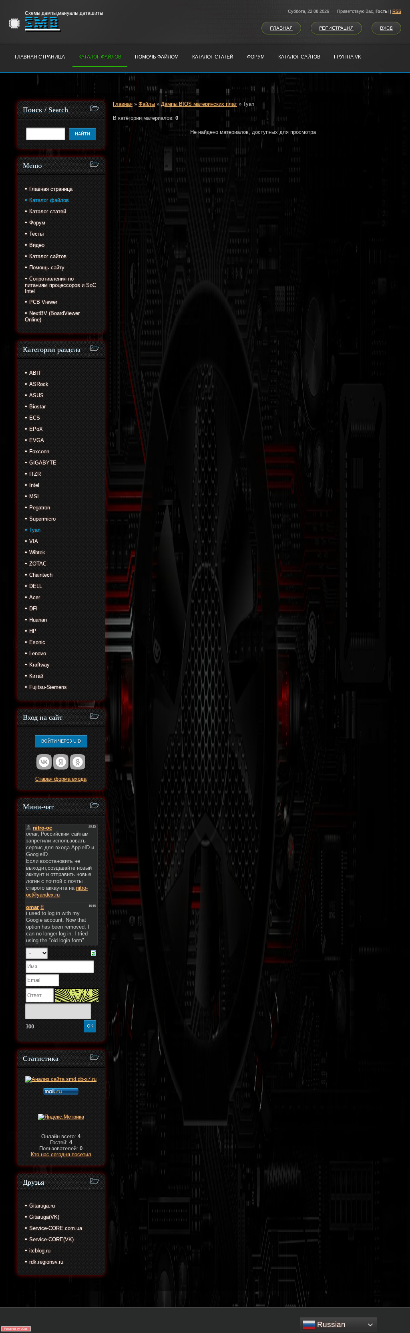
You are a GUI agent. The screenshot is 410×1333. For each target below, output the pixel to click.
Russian (330, 1324)
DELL (35, 586)
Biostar (37, 407)
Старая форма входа (60, 779)
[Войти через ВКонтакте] (44, 762)
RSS (396, 11)
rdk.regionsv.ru (46, 1262)
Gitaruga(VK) (44, 1217)
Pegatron (39, 508)
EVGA (36, 440)
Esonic (37, 642)
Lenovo (37, 653)
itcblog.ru (39, 1251)
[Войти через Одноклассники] (77, 762)
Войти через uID (61, 741)
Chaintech (40, 575)
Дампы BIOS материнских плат (199, 104)
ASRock (38, 384)
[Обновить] (93, 953)
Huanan (38, 620)
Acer (34, 597)
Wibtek (37, 552)
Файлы (147, 104)
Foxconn (39, 451)
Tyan (34, 530)
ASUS (36, 395)
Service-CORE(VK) (51, 1239)
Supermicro (42, 519)
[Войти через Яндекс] (60, 762)
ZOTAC (37, 564)
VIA (33, 541)
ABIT (35, 373)
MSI (34, 496)
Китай (36, 676)
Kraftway (39, 665)
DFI (33, 609)
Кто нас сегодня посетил (61, 1154)
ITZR (35, 474)
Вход (386, 28)
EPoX (36, 429)
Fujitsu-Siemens (48, 687)
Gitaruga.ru (42, 1206)
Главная (281, 28)
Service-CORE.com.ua (55, 1228)
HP (32, 631)
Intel (34, 485)
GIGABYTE (42, 463)
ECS (34, 418)
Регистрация (336, 28)
